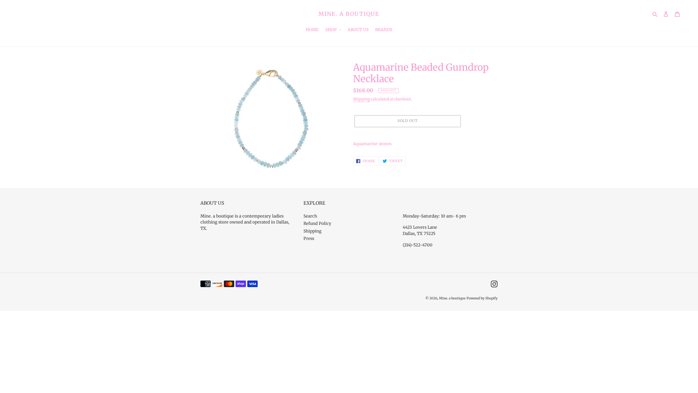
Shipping (361, 99)
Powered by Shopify (482, 298)
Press (308, 238)
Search (310, 216)
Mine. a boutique (348, 14)
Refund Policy (317, 223)
